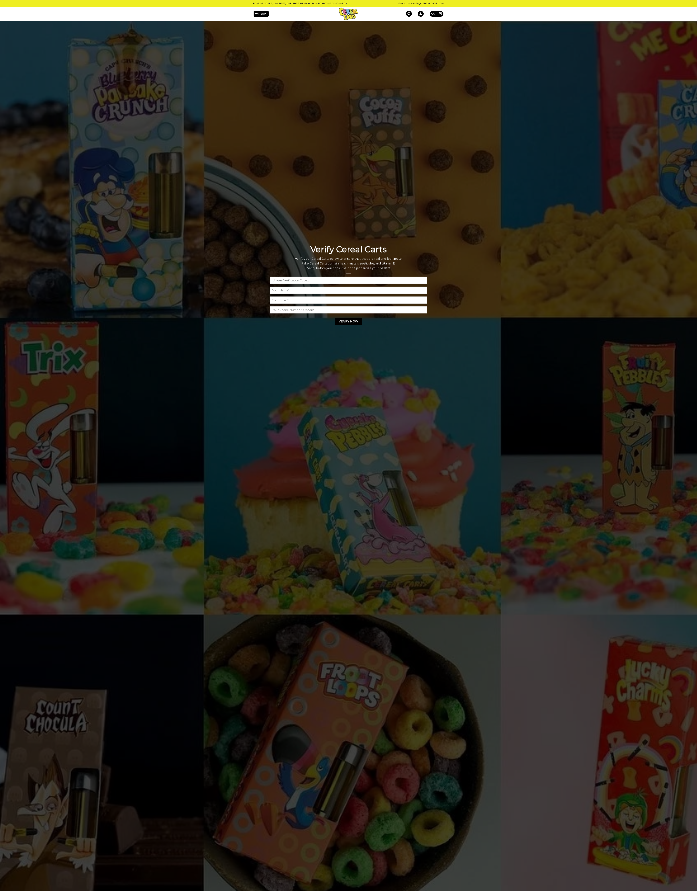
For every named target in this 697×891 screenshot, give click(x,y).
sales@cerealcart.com (427, 3)
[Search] (409, 14)
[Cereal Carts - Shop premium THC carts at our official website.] (348, 14)
